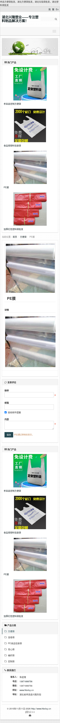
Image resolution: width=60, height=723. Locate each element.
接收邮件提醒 (14, 412)
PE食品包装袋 (14, 643)
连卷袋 (10, 637)
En (57, 9)
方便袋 (23, 236)
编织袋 (10, 655)
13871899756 (26, 681)
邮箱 (6, 402)
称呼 (6, 390)
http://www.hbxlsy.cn (41, 708)
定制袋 (10, 661)
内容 (6, 419)
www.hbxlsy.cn (27, 690)
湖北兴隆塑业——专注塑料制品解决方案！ (20, 19)
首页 (15, 236)
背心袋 (10, 649)
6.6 (19, 712)
